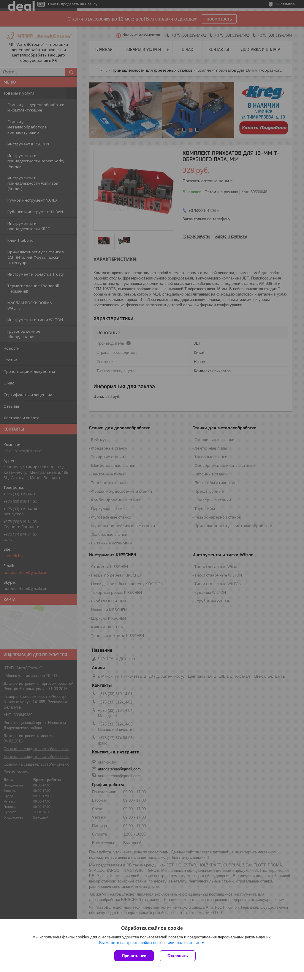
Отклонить (177, 956)
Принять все (134, 956)
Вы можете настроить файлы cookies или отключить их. (150, 942)
